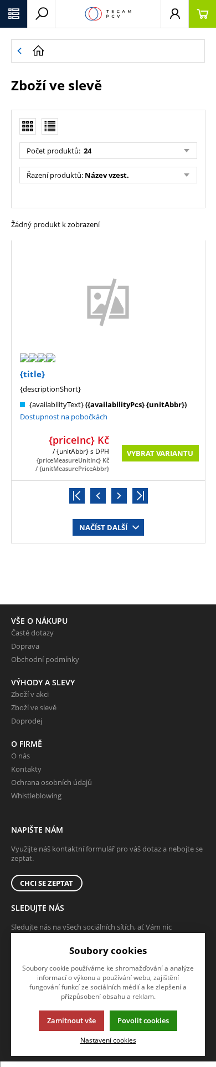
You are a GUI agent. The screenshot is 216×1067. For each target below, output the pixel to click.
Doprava (25, 646)
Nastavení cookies (108, 1039)
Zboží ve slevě (33, 707)
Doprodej (26, 721)
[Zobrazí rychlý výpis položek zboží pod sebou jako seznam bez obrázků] (50, 126)
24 (86, 151)
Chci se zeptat (46, 883)
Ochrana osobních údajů (51, 782)
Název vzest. (107, 175)
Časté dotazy (32, 633)
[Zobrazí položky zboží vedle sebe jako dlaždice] (27, 126)
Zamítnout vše (71, 1020)
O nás (20, 756)
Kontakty (26, 769)
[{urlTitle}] (108, 301)
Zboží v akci (30, 694)
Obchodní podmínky (45, 659)
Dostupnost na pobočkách (63, 417)
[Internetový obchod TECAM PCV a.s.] (108, 14)
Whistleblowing (36, 796)
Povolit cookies (143, 1020)
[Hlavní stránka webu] (115, 51)
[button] (14, 14)
